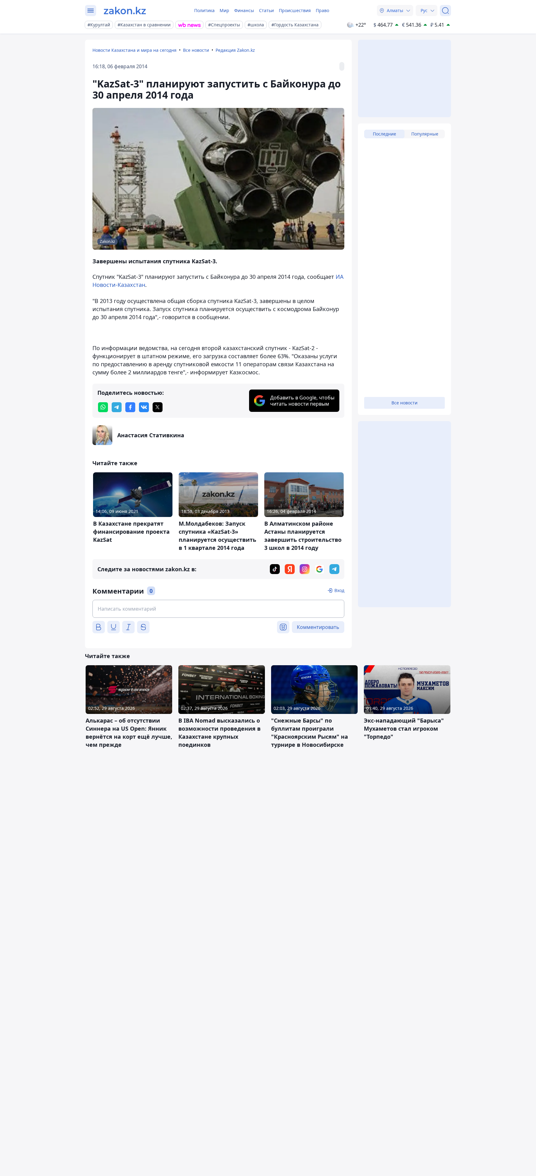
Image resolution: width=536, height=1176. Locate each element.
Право (322, 10)
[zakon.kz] (125, 10)
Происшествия (295, 10)
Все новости (196, 50)
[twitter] (157, 407)
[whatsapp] (103, 407)
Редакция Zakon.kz (235, 50)
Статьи (266, 10)
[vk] (144, 407)
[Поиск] (445, 10)
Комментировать (318, 627)
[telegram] (116, 407)
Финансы (244, 10)
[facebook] (130, 407)
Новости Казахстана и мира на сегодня (134, 50)
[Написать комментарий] (218, 609)
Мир (224, 10)
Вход (339, 590)
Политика (204, 10)
